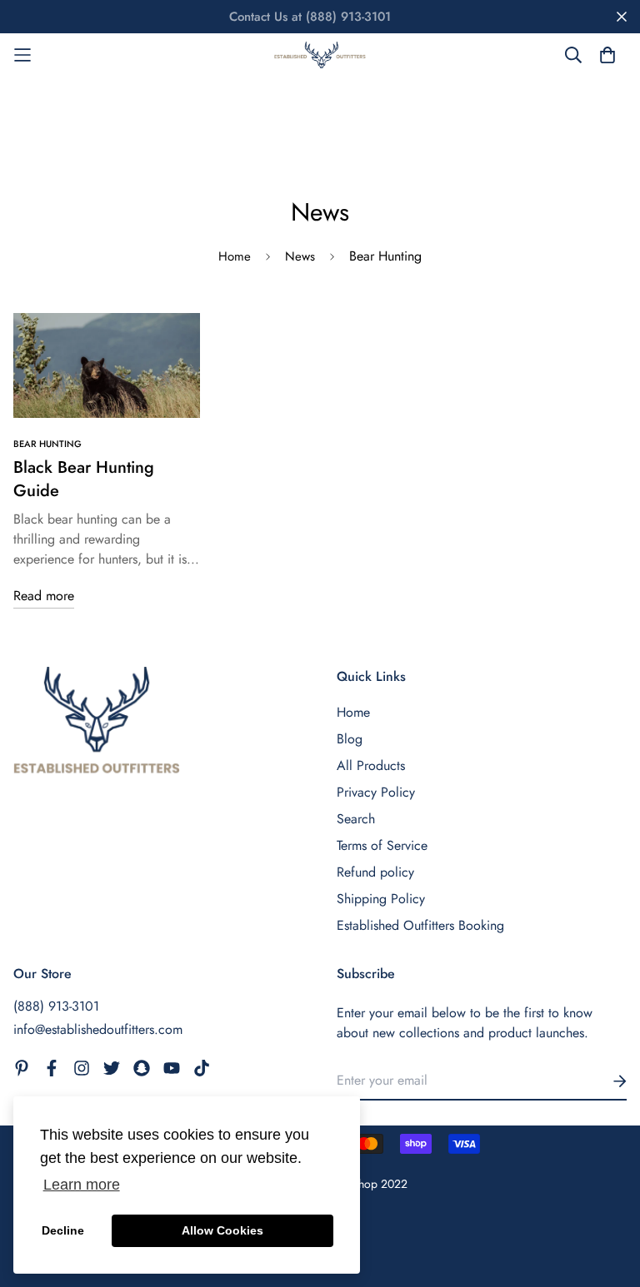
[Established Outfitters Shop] (320, 55)
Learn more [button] (81, 1184)
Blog (349, 738)
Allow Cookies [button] (222, 1230)
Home (234, 256)
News (300, 256)
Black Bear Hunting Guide (83, 479)
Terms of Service (382, 845)
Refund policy (375, 872)
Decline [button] (63, 1230)
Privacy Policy (376, 792)
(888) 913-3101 (56, 1006)
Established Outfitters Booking (420, 925)
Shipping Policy (381, 898)
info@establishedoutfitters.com (97, 1029)
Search (356, 818)
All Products (371, 765)
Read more (43, 595)
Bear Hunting (47, 443)
